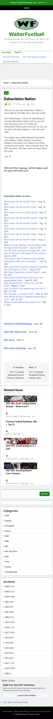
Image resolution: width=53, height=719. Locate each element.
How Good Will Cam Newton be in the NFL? (24, 288)
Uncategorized (11, 572)
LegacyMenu (6, 52)
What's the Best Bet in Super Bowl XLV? (22, 302)
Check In (18, 52)
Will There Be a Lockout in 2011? (19, 294)
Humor (8, 531)
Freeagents (9, 526)
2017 (7, 632)
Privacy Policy (34, 714)
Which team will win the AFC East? (20, 207)
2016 (7, 638)
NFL (6, 93)
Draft (7, 515)
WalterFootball (26, 34)
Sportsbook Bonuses (11, 62)
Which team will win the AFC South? (20, 228)
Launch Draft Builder (26, 695)
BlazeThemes (21, 714)
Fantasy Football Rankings (18, 323)
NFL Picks (9, 340)
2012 (7, 658)
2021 (7, 612)
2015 (7, 643)
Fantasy (8, 521)
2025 (7, 592)
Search (44, 494)
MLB (7, 536)
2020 (7, 617)
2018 (7, 627)
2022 (7, 607)
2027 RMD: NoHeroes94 (13, 702)
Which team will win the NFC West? (20, 234)
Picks (7, 562)
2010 (7, 668)
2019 (7, 622)
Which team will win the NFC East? (20, 201)
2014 (7, 648)
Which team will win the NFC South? (20, 223)
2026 (7, 586)
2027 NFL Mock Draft (11, 57)
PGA (7, 556)
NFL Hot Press (11, 551)
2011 (7, 663)
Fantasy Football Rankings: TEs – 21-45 (26, 3)
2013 (7, 653)
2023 (7, 602)
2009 (7, 673)
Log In (26, 8)
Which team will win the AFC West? (20, 239)
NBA (7, 541)
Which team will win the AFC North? (20, 218)
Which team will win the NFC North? (20, 212)
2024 (7, 597)
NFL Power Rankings (15, 348)
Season (8, 567)
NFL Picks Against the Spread (34, 57)
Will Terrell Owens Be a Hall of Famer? (22, 272)
